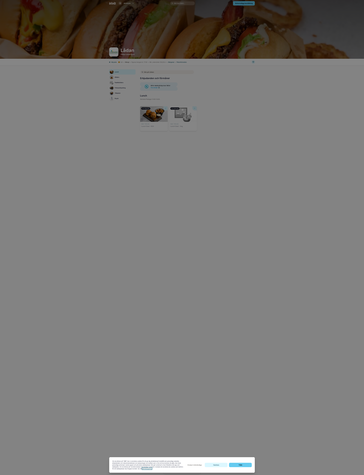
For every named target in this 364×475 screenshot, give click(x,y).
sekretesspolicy (147, 469)
